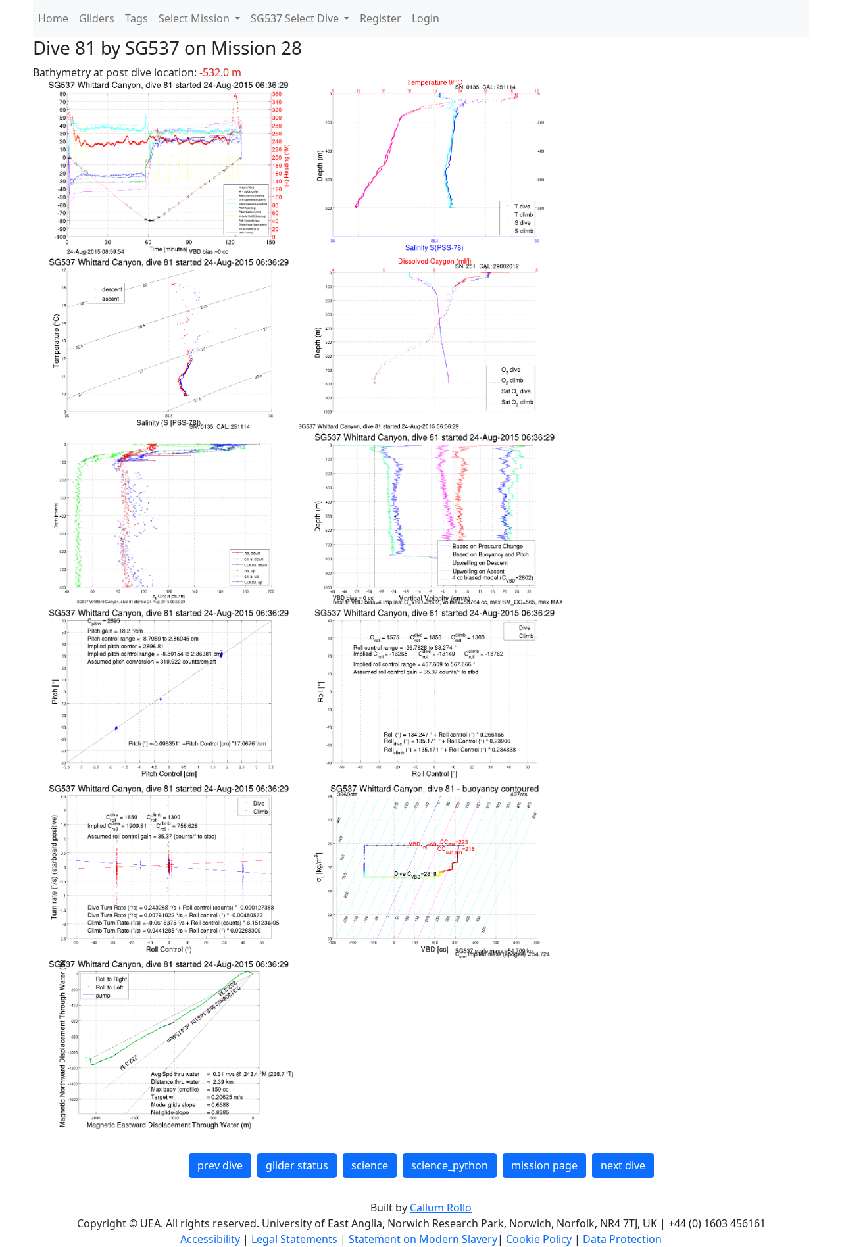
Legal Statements (295, 1239)
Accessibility (211, 1239)
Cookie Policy (540, 1239)
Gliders (96, 18)
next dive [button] (623, 1165)
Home (53, 18)
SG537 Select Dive (296, 18)
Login (425, 18)
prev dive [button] (220, 1165)
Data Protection (622, 1239)
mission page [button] (544, 1165)
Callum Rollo (441, 1207)
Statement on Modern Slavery (423, 1239)
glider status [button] (297, 1165)
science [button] (369, 1165)
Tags (136, 18)
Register (380, 18)
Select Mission (195, 18)
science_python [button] (449, 1165)
